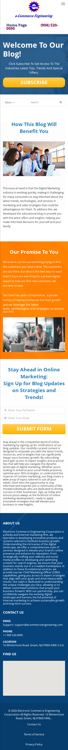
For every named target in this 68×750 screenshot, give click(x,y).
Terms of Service (34, 734)
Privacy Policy (34, 744)
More (8, 102)
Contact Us (34, 724)
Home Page (16, 24)
